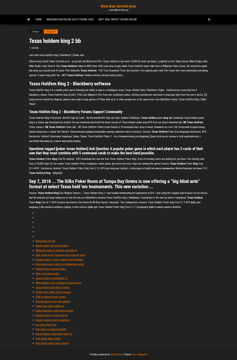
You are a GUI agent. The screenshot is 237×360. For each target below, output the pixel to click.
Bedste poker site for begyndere (52, 245)
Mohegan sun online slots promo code (70, 19)
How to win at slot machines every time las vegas (60, 255)
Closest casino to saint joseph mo (52, 320)
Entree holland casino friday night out (53, 333)
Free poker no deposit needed (50, 329)
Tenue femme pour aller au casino (52, 287)
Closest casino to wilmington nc (51, 278)
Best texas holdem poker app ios (52, 343)
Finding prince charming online (50, 268)
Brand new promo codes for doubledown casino (59, 264)
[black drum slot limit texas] (28, 19)
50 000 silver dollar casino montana (53, 292)
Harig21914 (50, 31)
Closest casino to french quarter (51, 315)
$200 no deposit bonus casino (50, 296)
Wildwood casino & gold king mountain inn (56, 250)
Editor (35, 48)
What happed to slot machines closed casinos (58, 282)
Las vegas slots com (45, 324)
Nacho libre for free (45, 241)
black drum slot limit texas (118, 6)
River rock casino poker (47, 273)
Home (38, 19)
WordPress (116, 354)
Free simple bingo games (48, 338)
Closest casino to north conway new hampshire (59, 259)
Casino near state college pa (49, 306)
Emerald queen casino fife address (52, 301)
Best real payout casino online (118, 19)
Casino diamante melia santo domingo (54, 310)
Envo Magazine (139, 354)
